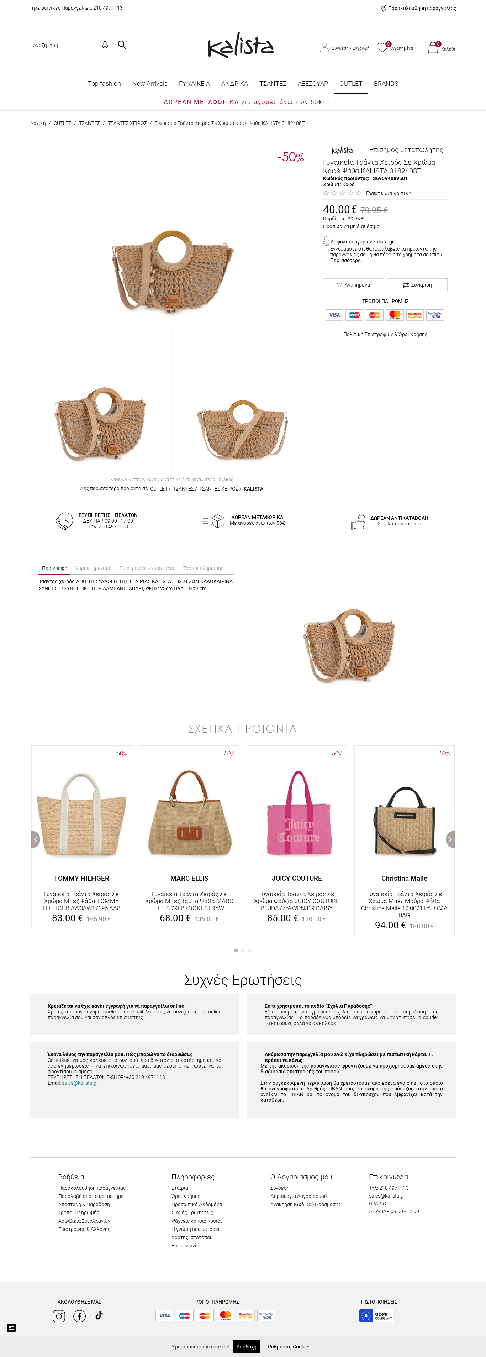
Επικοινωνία (185, 1245)
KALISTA (253, 489)
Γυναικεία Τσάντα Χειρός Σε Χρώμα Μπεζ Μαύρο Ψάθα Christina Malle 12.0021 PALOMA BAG (404, 904)
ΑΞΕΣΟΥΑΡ (313, 83)
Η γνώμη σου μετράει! (196, 1229)
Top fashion (104, 83)
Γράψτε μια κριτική (388, 193)
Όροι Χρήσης (412, 334)
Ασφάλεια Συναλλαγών (84, 1221)
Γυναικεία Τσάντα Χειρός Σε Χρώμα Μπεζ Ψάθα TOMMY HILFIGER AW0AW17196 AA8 (81, 901)
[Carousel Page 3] (250, 950)
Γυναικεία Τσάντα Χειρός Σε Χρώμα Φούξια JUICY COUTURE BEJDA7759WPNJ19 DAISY (296, 901)
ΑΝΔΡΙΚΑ (234, 83)
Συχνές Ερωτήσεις (192, 1212)
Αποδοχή (247, 1347)
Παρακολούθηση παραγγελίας (422, 8)
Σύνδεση (341, 48)
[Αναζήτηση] (122, 45)
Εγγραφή (361, 48)
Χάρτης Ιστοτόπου (191, 1237)
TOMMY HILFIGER (81, 878)
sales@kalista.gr (80, 1083)
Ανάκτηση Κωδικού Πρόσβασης (305, 1204)
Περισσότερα (345, 260)
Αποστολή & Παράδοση (84, 1204)
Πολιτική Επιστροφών (368, 334)
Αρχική (38, 123)
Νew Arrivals (150, 83)
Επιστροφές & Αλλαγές (84, 1229)
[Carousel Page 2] (243, 950)
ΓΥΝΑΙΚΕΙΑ (194, 83)
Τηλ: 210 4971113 (389, 1188)
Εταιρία (179, 1188)
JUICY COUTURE (297, 878)
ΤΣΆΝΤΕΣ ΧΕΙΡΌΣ (127, 123)
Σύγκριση (421, 285)
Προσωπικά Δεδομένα (196, 1204)
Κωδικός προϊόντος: (346, 178)
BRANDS (386, 83)
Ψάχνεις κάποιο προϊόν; (197, 1221)
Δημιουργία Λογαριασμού (298, 1196)
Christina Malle (404, 878)
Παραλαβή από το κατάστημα (91, 1196)
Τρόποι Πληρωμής (78, 1212)
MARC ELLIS (189, 878)
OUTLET (351, 83)
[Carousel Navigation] (243, 742)
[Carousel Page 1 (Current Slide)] (236, 950)
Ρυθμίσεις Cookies (289, 1347)
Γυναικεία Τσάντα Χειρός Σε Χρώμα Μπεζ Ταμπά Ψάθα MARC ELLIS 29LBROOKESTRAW (189, 901)
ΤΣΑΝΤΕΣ (272, 83)
